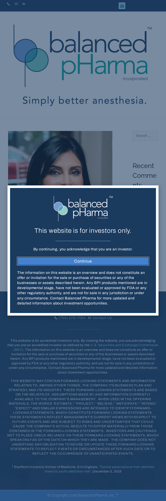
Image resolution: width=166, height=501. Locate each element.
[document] (83, 250)
